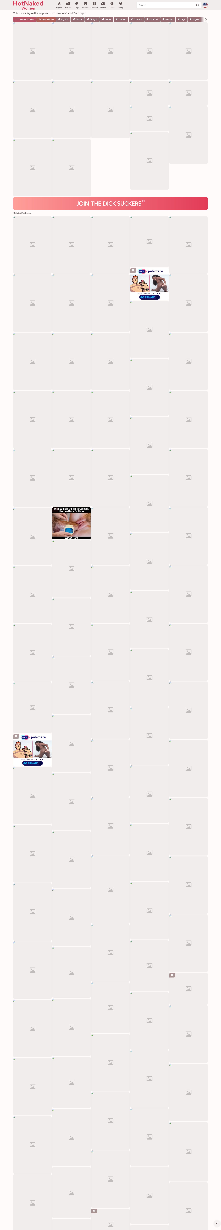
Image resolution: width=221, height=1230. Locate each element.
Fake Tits (153, 20)
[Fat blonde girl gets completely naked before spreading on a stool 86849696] (149, 678)
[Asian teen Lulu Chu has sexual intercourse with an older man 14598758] (188, 536)
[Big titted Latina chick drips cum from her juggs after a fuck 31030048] (110, 536)
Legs (183, 20)
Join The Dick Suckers (108, 204)
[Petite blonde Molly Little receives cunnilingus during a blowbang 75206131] (149, 329)
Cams (112, 8)
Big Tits (64, 20)
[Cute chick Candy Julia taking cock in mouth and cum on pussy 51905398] (71, 303)
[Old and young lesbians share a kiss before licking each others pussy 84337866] (149, 1021)
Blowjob (93, 20)
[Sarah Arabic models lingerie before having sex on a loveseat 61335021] (188, 419)
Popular (59, 8)
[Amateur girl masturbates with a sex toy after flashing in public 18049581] (32, 420)
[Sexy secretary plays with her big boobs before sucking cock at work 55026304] (110, 953)
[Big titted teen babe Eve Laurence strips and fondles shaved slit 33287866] (188, 1151)
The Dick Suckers (26, 20)
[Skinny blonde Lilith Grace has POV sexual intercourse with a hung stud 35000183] (110, 889)
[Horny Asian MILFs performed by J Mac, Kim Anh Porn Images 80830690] (71, 569)
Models (85, 8)
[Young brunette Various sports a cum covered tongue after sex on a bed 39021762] (32, 303)
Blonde (79, 20)
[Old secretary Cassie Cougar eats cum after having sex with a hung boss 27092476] (110, 1179)
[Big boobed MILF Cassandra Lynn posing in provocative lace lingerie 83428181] (188, 943)
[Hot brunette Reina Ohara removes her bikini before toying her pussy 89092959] (149, 736)
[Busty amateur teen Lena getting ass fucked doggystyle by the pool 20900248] (32, 854)
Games (103, 8)
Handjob (169, 20)
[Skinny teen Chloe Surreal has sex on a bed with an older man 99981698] (71, 1137)
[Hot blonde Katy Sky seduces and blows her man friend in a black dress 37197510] (110, 594)
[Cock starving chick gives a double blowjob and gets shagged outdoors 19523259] (71, 859)
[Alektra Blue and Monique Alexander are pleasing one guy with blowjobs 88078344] (149, 794)
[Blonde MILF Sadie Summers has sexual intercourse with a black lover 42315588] (110, 361)
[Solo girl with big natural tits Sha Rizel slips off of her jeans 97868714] (188, 303)
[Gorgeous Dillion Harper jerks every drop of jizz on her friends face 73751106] (188, 361)
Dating (120, 8)
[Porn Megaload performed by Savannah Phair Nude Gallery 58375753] (149, 503)
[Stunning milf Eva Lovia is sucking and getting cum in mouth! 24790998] (71, 627)
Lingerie (196, 20)
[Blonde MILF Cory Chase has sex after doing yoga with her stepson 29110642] (110, 478)
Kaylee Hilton (48, 20)
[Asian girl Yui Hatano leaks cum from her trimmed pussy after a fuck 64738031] (71, 972)
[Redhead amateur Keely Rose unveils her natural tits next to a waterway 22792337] (71, 685)
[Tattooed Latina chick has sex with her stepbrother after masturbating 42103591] (32, 594)
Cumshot (138, 20)
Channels (94, 8)
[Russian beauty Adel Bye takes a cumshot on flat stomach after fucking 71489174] (149, 852)
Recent (68, 8)
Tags (77, 8)
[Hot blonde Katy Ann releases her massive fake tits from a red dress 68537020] (188, 478)
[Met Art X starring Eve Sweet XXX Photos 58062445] (71, 801)
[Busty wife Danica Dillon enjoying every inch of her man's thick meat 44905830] (32, 970)
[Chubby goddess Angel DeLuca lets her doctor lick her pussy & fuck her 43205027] (71, 419)
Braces (108, 20)
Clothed (122, 20)
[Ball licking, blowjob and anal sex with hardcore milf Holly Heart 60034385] (149, 1079)
